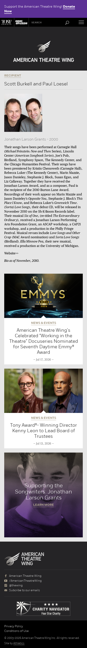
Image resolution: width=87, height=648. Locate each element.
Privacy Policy (13, 626)
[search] (67, 22)
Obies (21, 22)
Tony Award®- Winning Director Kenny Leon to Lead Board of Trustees (43, 430)
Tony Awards (7, 22)
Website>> (11, 253)
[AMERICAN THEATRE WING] (43, 51)
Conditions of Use (16, 631)
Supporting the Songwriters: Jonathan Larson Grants (43, 495)
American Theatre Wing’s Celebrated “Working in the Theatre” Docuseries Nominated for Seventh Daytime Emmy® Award (43, 341)
